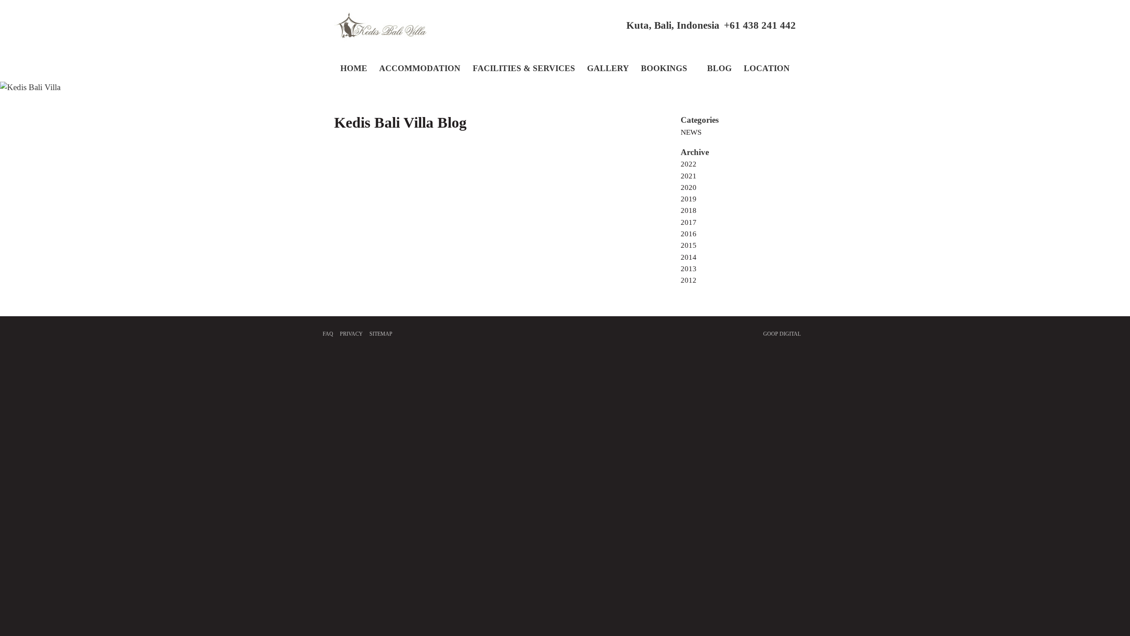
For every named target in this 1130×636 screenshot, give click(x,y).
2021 (689, 176)
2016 (689, 234)
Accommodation (419, 68)
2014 (689, 257)
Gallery (608, 68)
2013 (689, 269)
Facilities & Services (524, 68)
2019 (689, 199)
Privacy (351, 334)
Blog (719, 68)
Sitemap (380, 334)
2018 (689, 210)
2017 (689, 222)
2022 (689, 164)
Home (353, 68)
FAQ (328, 334)
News (691, 132)
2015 (689, 245)
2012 (689, 280)
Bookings (664, 68)
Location (767, 68)
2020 (689, 187)
